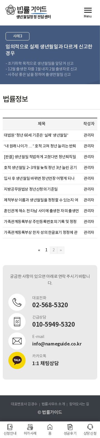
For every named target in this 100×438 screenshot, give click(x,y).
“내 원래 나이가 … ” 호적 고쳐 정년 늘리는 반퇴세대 (40, 146)
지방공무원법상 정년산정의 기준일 (31, 189)
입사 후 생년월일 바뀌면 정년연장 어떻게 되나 (39, 178)
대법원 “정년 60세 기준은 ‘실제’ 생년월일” (36, 135)
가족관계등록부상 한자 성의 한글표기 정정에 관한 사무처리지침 (41, 233)
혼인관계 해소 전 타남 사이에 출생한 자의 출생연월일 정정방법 (41, 211)
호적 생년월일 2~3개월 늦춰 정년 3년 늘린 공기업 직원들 (40, 168)
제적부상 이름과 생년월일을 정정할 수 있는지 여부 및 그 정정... (41, 200)
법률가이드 (26, 9)
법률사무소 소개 (53, 404)
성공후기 (70, 434)
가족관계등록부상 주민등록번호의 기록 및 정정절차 (40, 222)
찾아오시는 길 (79, 404)
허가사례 (30, 434)
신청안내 (10, 434)
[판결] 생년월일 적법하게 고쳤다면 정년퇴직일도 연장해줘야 (40, 157)
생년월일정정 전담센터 (33, 17)
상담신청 (90, 434)
